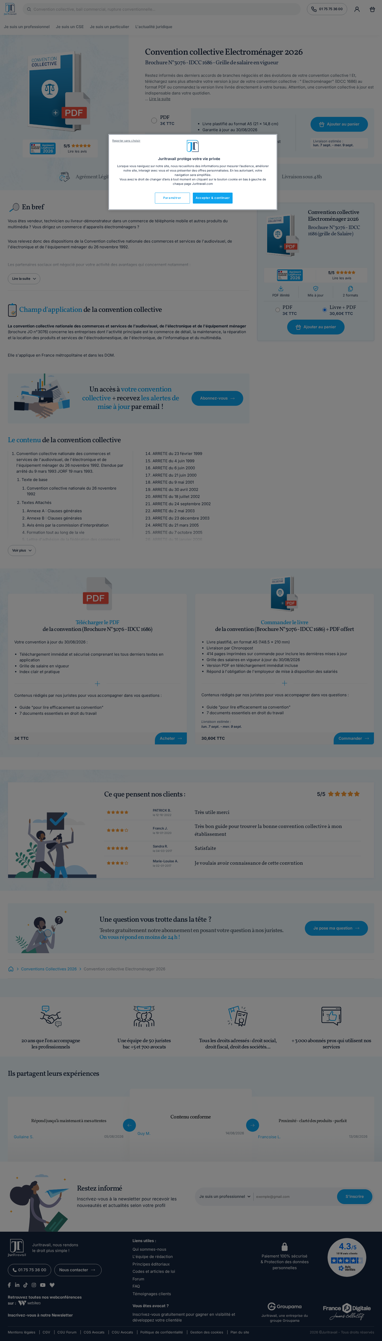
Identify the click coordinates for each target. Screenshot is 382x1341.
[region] (192, 172)
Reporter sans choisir (126, 140)
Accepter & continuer (213, 198)
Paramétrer (172, 198)
